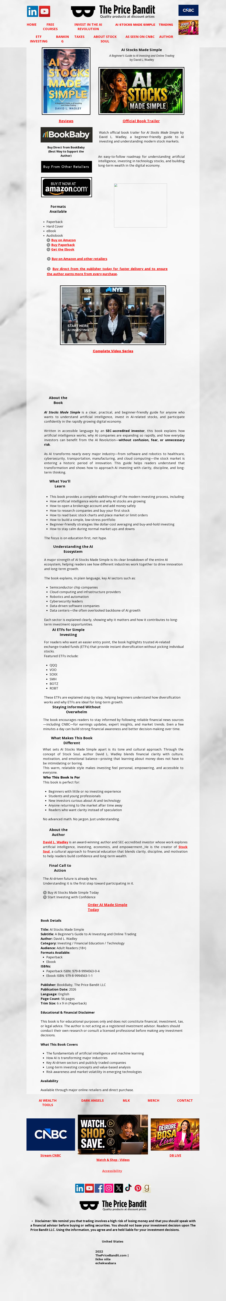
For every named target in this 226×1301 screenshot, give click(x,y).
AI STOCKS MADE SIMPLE (135, 24)
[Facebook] (99, 1188)
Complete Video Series (113, 351)
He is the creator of (161, 847)
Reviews (66, 121)
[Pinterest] (137, 1188)
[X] (118, 1188)
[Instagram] (108, 1188)
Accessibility (112, 1171)
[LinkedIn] (32, 11)
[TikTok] (128, 1188)
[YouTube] (44, 11)
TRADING (166, 24)
